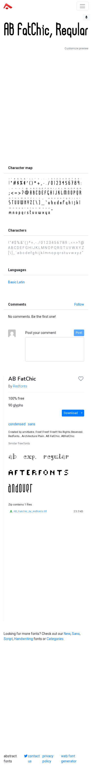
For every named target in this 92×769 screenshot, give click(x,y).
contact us (34, 758)
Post (79, 332)
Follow (79, 304)
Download (71, 413)
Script (8, 639)
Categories (55, 639)
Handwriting (23, 639)
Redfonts (20, 386)
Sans (76, 634)
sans (31, 424)
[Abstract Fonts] (7, 6)
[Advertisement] (46, 107)
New (67, 634)
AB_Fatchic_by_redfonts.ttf (30, 511)
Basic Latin (16, 282)
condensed (17, 424)
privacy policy (47, 758)
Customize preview (76, 48)
